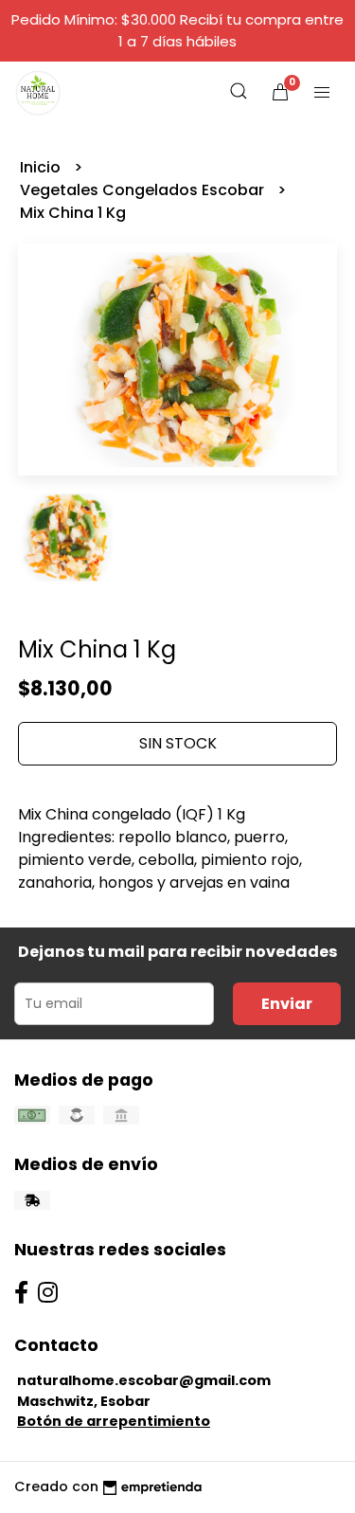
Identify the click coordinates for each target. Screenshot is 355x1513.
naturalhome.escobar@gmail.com (144, 1380)
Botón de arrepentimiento (113, 1421)
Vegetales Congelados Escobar (144, 190)
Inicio (42, 167)
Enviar (286, 1004)
